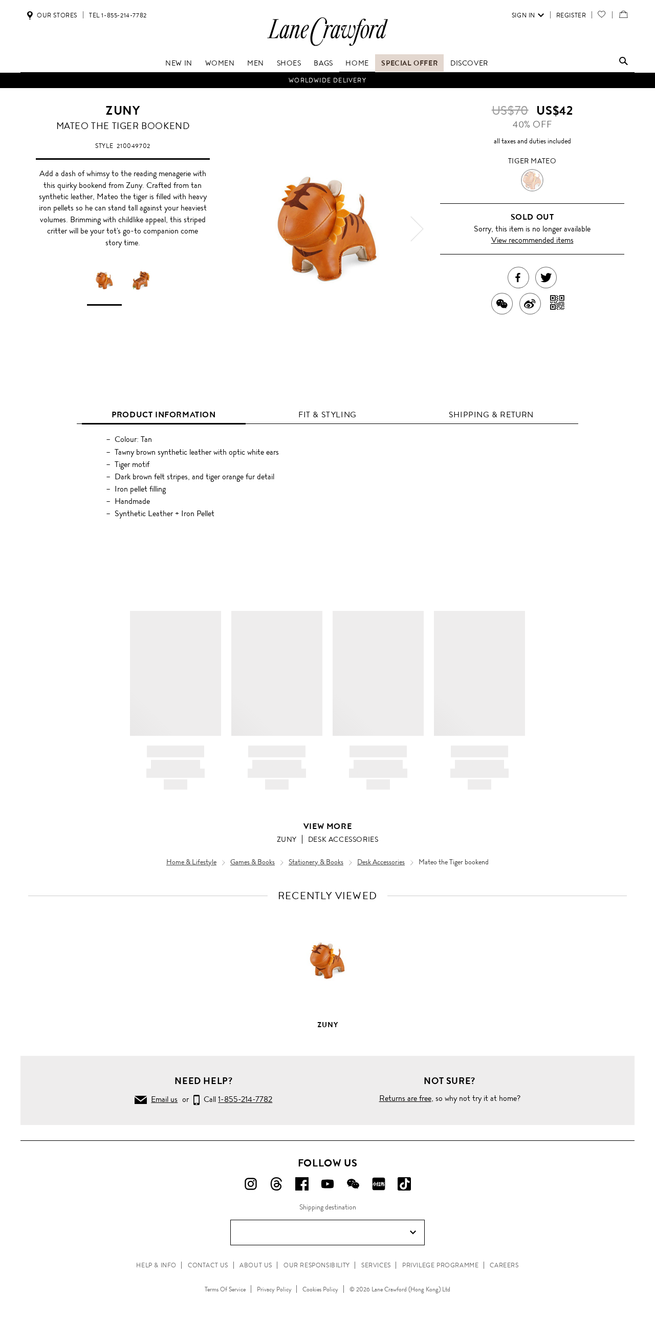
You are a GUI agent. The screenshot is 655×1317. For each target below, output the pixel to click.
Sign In (523, 15)
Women (220, 63)
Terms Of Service (225, 1289)
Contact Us (208, 1265)
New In (178, 63)
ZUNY (122, 110)
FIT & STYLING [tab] (327, 414)
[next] (417, 229)
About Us (255, 1265)
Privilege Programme (440, 1265)
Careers (504, 1265)
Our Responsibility (316, 1265)
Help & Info (156, 1265)
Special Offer (409, 63)
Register (571, 15)
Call (236, 1099)
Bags (323, 63)
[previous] (238, 229)
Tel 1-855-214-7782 (118, 15)
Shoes (289, 63)
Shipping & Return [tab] (491, 414)
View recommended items (532, 240)
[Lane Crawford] (327, 45)
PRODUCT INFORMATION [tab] (163, 414)
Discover (469, 63)
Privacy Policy (274, 1289)
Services (376, 1265)
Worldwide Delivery (327, 80)
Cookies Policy (320, 1289)
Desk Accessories (343, 839)
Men (255, 63)
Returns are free (405, 1098)
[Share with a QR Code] (557, 303)
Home (356, 63)
